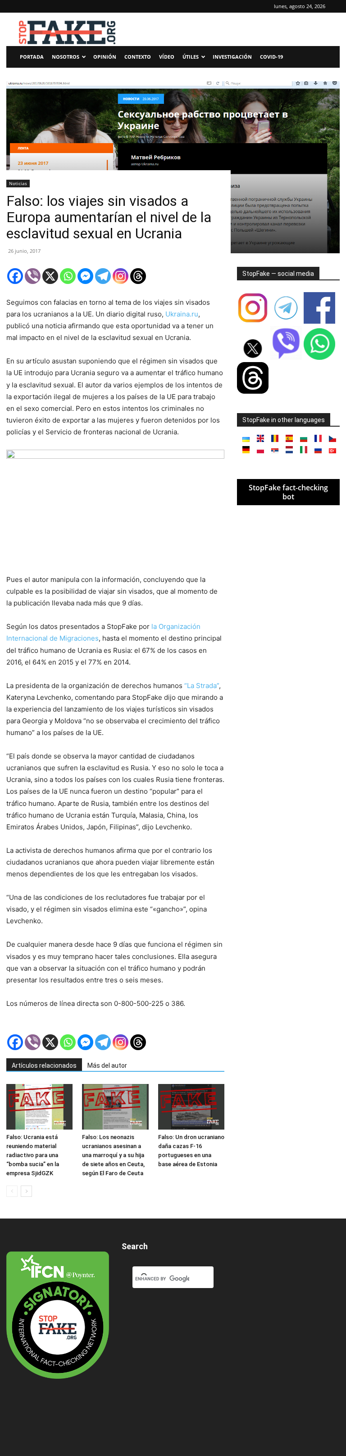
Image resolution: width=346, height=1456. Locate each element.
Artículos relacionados (44, 1065)
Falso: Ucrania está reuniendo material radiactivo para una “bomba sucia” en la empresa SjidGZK (32, 1155)
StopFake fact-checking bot (288, 492)
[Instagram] (120, 276)
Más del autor (107, 1065)
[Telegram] (103, 276)
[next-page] (26, 1191)
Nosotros (65, 56)
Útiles (190, 56)
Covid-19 (271, 56)
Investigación (232, 56)
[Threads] (138, 276)
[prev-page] (12, 1191)
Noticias (18, 183)
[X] (50, 276)
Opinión (104, 56)
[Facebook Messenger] (85, 276)
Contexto (137, 56)
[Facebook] (15, 276)
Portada (32, 56)
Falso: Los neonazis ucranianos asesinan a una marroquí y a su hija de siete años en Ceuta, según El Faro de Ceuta (113, 1155)
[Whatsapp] (68, 276)
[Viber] (33, 276)
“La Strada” (201, 685)
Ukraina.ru (181, 314)
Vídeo (166, 56)
